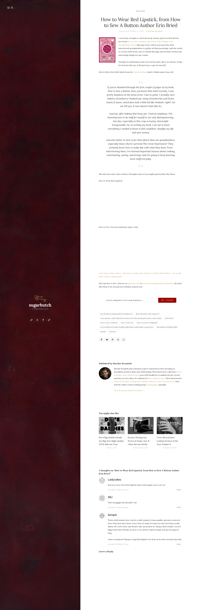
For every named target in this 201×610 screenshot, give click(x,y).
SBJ (110, 497)
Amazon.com (133, 283)
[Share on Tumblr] (118, 339)
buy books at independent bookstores (116, 314)
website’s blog (139, 72)
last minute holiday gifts (167, 327)
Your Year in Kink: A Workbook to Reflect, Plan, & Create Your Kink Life (144, 381)
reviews (140, 11)
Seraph (112, 514)
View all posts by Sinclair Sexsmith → (129, 390)
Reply (179, 490)
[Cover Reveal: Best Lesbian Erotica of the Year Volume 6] (170, 425)
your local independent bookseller (158, 283)
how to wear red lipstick (147, 323)
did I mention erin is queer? (148, 314)
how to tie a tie (127, 323)
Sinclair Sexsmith (155, 31)
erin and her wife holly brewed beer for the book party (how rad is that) (130, 318)
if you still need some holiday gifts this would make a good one (126, 327)
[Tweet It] (107, 339)
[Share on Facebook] (101, 339)
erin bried (169, 318)
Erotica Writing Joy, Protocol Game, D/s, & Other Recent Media (138, 441)
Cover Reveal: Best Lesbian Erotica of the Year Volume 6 (167, 441)
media (103, 331)
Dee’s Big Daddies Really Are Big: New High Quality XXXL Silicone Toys (111, 441)
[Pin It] (112, 339)
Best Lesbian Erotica (156, 378)
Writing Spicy (152, 385)
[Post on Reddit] (123, 339)
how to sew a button (109, 323)
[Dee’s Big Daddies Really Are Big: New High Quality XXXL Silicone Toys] (112, 425)
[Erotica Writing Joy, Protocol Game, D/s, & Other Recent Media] (141, 425)
